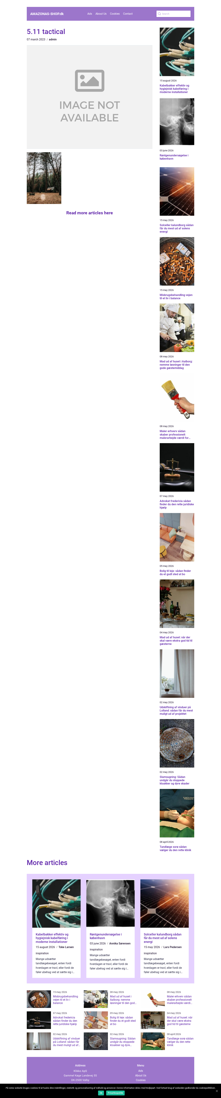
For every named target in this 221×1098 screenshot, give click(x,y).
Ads (89, 13)
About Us (101, 13)
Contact (128, 13)
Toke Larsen (66, 947)
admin (53, 39)
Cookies (115, 13)
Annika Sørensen (120, 943)
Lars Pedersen (173, 947)
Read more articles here (89, 212)
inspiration (42, 953)
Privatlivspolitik (115, 1093)
